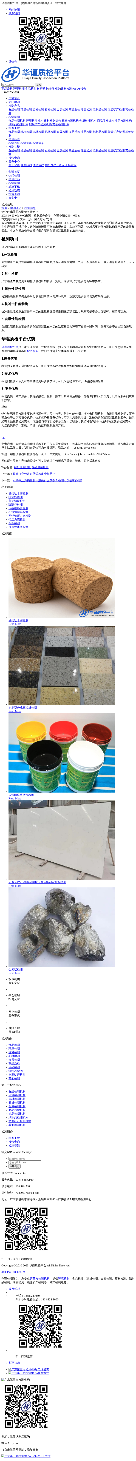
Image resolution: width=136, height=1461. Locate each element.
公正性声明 (69, 165)
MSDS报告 (79, 88)
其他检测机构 (60, 124)
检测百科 (14, 142)
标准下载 (14, 128)
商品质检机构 (105, 120)
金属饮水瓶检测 (18, 526)
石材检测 (50, 109)
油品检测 (86, 109)
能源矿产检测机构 (40, 124)
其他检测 (14, 1078)
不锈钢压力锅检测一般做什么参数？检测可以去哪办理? (47, 480)
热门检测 (14, 102)
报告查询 (14, 157)
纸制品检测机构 (18, 124)
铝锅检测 (14, 523)
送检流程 (38, 165)
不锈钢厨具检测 (18, 512)
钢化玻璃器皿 (22, 467)
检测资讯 (26, 142)
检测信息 (38, 142)
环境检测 (19, 88)
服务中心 (14, 161)
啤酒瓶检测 (15, 497)
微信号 (12, 61)
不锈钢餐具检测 (18, 508)
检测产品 (14, 105)
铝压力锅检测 (17, 519)
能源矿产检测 (116, 109)
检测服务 (32, 351)
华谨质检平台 (9, 347)
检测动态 (14, 139)
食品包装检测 (40, 467)
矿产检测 (42, 88)
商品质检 (7, 88)
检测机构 (14, 116)
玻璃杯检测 (15, 504)
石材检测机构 (70, 120)
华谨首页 (14, 98)
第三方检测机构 (40, 1278)
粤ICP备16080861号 (13, 1272)
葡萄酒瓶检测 (17, 500)
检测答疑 (14, 146)
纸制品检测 (100, 109)
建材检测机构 (52, 120)
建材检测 (66, 88)
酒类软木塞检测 (18, 493)
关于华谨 (14, 165)
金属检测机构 (87, 120)
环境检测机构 (34, 120)
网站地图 (14, 9)
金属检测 (54, 88)
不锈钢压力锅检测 (19, 515)
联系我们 (14, 13)
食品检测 (30, 88)
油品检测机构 (123, 120)
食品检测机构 (17, 120)
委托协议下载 (53, 165)
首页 (4, 208)
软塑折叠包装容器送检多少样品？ (34, 473)
